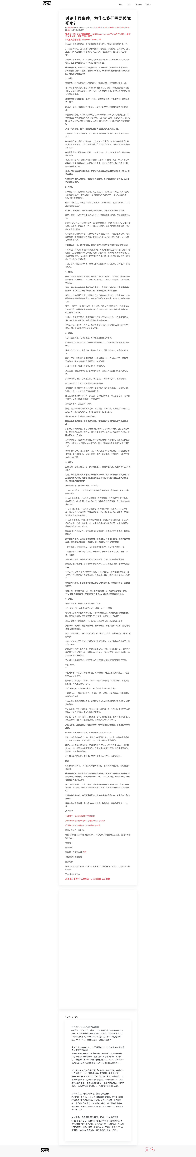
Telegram (138, 4)
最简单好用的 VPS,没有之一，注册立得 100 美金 (87, 879)
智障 (95, 28)
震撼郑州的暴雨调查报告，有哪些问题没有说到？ (85, 821)
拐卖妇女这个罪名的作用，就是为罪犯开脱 (90, 1093)
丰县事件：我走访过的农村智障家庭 (80, 816)
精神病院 (118, 28)
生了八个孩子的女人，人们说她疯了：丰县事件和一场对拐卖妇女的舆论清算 (98, 1048)
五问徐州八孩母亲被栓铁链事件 (85, 1027)
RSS (129, 4)
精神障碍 (124, 28)
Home (121, 4)
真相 (99, 28)
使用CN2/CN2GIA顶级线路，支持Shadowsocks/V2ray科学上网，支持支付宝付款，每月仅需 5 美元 (97, 35)
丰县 (102, 28)
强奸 (109, 28)
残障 (112, 28)
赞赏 (84, 852)
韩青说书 (70, 28)
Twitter (148, 4)
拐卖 (105, 28)
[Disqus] (98, 923)
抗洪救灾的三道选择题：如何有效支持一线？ (83, 825)
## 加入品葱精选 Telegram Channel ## (83, 39)
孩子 (68, 30)
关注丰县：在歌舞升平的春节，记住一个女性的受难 (94, 1117)
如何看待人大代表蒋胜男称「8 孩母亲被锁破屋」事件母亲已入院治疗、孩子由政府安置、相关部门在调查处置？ (97, 1071)
